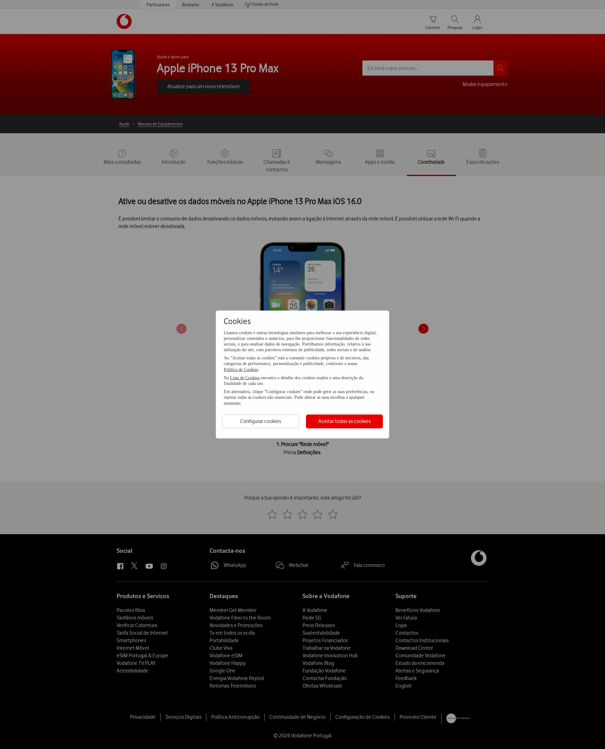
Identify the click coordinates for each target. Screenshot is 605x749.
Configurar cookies (260, 421)
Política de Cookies (241, 369)
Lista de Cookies (245, 377)
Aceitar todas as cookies (344, 421)
